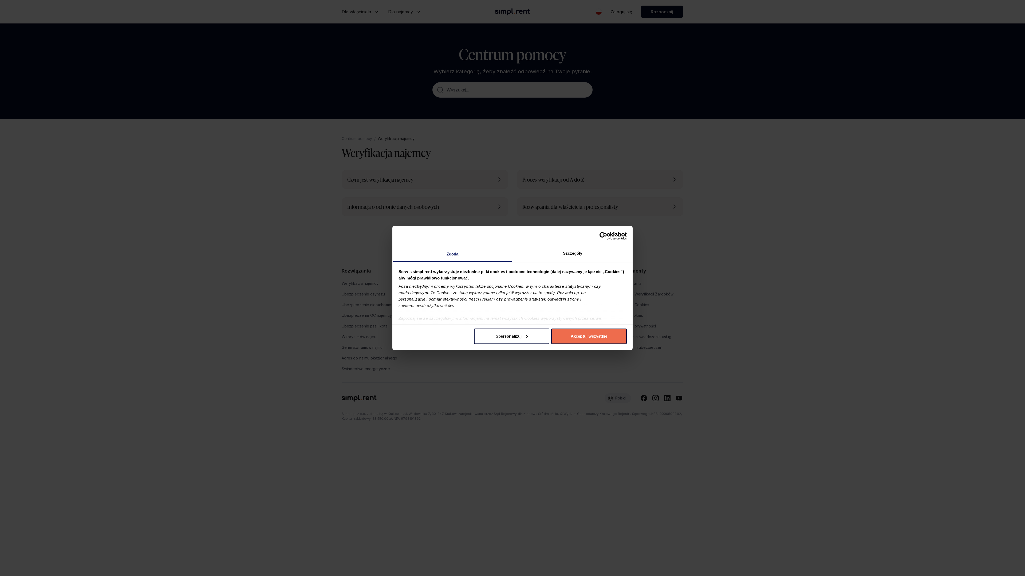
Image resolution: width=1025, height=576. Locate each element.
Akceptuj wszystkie (589, 336)
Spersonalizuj (509, 336)
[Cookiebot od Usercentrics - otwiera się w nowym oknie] (603, 236)
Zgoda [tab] (453, 254)
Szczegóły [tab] (572, 253)
